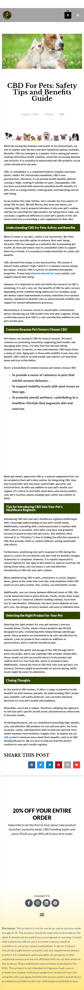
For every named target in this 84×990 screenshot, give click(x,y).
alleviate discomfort (42, 274)
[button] (31, 764)
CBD (61, 114)
